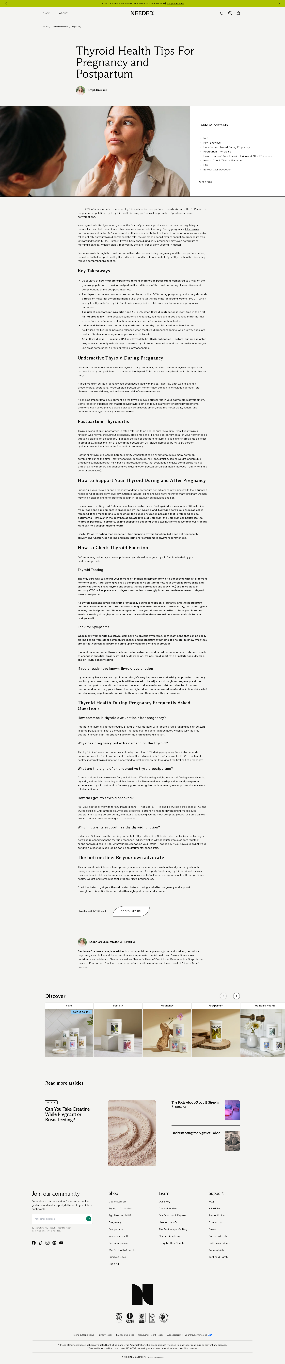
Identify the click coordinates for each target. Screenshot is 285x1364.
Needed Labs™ (168, 1222)
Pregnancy (115, 1222)
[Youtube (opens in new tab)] (61, 1243)
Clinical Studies (168, 1208)
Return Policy (217, 1215)
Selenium (160, 493)
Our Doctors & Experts (172, 1215)
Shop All (114, 1263)
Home (45, 27)
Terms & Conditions (83, 1335)
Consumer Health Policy (150, 1335)
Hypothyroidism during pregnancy (98, 383)
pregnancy (76, 27)
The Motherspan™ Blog (173, 1229)
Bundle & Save (117, 1257)
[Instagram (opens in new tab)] (47, 1243)
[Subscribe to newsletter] (88, 1218)
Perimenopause (118, 1243)
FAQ (211, 1201)
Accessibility (216, 1250)
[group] (69, 1030)
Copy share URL (131, 911)
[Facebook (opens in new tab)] (34, 1243)
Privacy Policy (105, 1335)
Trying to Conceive (120, 1208)
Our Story (164, 1201)
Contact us (215, 1222)
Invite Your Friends (220, 1243)
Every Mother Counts (171, 1243)
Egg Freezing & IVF (120, 1215)
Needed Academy (169, 1236)
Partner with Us (218, 1236)
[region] (142, 3)
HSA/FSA (214, 1208)
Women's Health (118, 1236)
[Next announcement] (279, 3)
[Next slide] (236, 996)
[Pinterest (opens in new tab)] (54, 1243)
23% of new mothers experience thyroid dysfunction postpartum (124, 209)
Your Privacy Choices (196, 1335)
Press (212, 1229)
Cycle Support (117, 1201)
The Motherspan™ (59, 27)
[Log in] (230, 13)
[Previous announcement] (6, 3)
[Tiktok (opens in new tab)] (41, 1243)
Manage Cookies (125, 1335)
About (63, 13)
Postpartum (116, 1229)
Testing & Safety (218, 1257)
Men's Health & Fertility (123, 1250)
